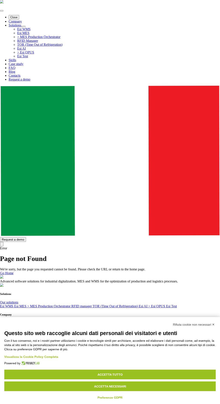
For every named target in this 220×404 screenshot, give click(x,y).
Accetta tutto (110, 374)
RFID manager (82, 306)
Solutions (15, 25)
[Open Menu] (1, 10)
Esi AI (143, 306)
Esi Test (171, 306)
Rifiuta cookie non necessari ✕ (194, 324)
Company (15, 21)
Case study (16, 64)
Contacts (14, 75)
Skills (12, 60)
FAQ (12, 68)
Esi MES (20, 306)
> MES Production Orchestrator (49, 306)
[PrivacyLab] (30, 363)
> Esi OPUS (157, 306)
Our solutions (9, 302)
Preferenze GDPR (110, 397)
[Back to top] (1, 244)
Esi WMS (7, 306)
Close (13, 17)
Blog (12, 71)
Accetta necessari (110, 386)
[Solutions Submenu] (24, 26)
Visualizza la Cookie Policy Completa (31, 356)
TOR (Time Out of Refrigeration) (116, 306)
